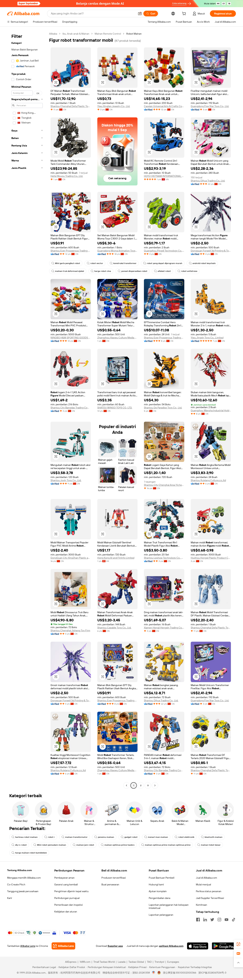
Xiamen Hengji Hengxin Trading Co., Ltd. (164, 627)
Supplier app (115, 946)
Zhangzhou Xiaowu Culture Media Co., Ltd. (117, 337)
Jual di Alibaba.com (206, 877)
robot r (51, 837)
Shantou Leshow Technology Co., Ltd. (164, 557)
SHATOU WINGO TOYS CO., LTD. (114, 407)
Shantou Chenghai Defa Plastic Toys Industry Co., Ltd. (71, 106)
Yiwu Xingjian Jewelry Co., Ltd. (113, 106)
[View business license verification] (153, 972)
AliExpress (70, 961)
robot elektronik (186, 837)
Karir (9, 898)
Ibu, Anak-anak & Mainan (75, 33)
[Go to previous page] (126, 785)
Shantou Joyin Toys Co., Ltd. (66, 480)
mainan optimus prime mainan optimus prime (168, 845)
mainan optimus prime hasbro (119, 845)
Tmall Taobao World (104, 961)
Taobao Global (136, 961)
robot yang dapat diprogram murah (164, 263)
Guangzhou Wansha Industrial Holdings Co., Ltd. (211, 410)
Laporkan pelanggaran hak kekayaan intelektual (169, 906)
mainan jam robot (85, 845)
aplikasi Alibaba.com (171, 946)
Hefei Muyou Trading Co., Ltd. (67, 176)
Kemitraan (201, 904)
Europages (173, 961)
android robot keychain (204, 263)
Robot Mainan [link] (134, 33)
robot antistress (189, 271)
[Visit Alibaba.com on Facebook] (198, 919)
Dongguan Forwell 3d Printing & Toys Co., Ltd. (211, 250)
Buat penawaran (110, 884)
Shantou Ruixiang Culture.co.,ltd (208, 480)
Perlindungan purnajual (67, 898)
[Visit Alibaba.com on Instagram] (219, 919)
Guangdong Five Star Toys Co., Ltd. (210, 106)
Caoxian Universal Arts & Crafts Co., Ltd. (164, 106)
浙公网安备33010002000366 (179, 972)
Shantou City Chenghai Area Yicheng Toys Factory (164, 484)
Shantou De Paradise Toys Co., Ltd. (163, 407)
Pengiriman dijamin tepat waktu (71, 891)
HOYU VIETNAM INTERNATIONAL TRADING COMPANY (164, 176)
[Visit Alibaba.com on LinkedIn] (205, 919)
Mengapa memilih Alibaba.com (24, 877)
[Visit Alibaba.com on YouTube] (226, 919)
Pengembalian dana (159, 898)
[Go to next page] (155, 785)
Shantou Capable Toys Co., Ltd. (114, 627)
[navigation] (27, 410)
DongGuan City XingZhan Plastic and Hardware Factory (71, 557)
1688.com (85, 961)
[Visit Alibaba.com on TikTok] (233, 919)
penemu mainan (106, 837)
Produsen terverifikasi (113, 877)
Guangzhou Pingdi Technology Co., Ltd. (164, 250)
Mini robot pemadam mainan (51, 845)
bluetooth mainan (213, 837)
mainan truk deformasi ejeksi (69, 271)
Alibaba (53, 33)
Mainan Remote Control (108, 33)
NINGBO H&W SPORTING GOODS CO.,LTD (71, 337)
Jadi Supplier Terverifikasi (210, 898)
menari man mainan (158, 837)
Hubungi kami (156, 884)
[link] (238, 944)
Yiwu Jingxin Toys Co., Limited (207, 337)
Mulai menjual (203, 884)
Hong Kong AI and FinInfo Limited (115, 557)
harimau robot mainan (26, 837)
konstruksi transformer (124, 263)
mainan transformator (76, 837)
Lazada (121, 961)
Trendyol (159, 961)
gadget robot (131, 837)
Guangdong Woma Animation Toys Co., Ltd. (117, 250)
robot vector (96, 263)
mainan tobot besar (211, 845)
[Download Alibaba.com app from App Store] (197, 945)
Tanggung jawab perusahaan (22, 891)
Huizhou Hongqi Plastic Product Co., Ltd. (211, 557)
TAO (149, 961)
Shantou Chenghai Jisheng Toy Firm (70, 630)
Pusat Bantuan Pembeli (161, 877)
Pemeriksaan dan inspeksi (68, 904)
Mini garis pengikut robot (67, 263)
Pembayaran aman (64, 877)
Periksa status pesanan (208, 891)
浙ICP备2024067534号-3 (212, 972)
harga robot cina (102, 271)
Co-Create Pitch (16, 884)
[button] (140, 13)
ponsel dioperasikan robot (134, 271)
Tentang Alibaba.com (19, 870)
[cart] (184, 14)
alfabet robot (164, 271)
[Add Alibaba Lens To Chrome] (63, 945)
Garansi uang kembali (66, 884)
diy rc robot (21, 845)
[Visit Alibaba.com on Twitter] (212, 919)
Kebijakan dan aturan (65, 911)
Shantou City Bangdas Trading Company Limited (71, 407)
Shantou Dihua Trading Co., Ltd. (208, 180)
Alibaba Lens (27, 946)
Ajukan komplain (158, 891)
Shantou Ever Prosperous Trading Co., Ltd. (71, 250)
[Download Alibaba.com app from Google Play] (224, 945)
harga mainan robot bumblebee (31, 853)
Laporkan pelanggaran (161, 914)
